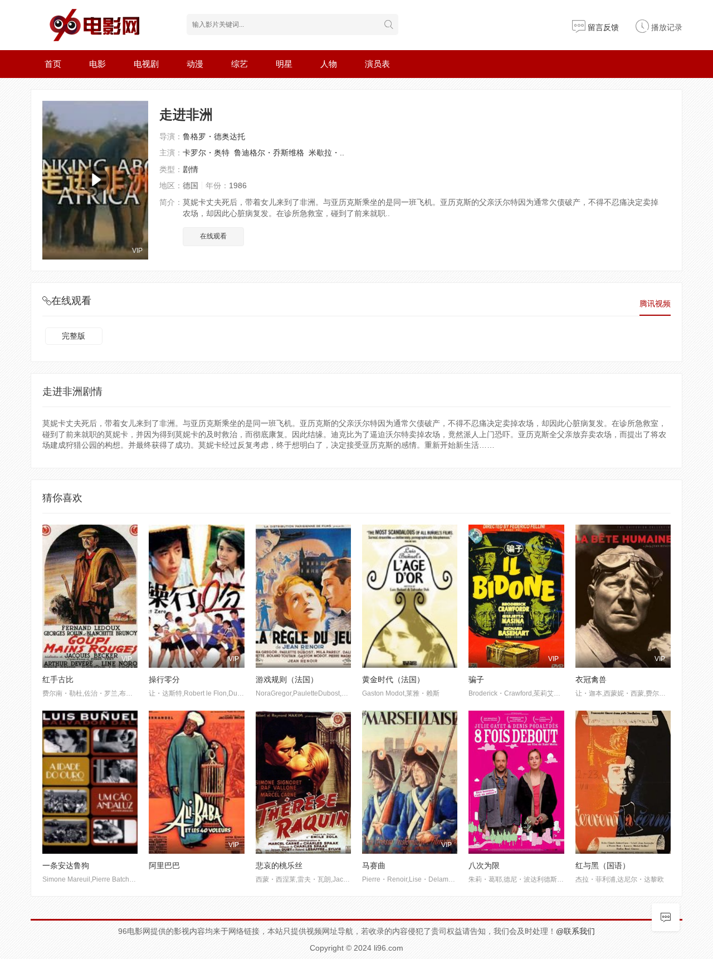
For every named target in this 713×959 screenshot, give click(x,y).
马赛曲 (373, 865)
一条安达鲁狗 (65, 865)
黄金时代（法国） (393, 679)
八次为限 (484, 865)
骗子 (476, 679)
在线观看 (213, 236)
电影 (97, 63)
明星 (284, 63)
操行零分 (164, 679)
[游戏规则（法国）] (303, 596)
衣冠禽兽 (591, 679)
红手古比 (58, 679)
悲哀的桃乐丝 (279, 865)
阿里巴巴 (164, 865)
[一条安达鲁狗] (90, 782)
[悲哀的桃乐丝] (303, 782)
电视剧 (146, 63)
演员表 (377, 63)
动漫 (195, 63)
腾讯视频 (655, 303)
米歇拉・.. (326, 152)
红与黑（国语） (602, 865)
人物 (328, 63)
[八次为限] (516, 782)
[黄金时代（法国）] (409, 596)
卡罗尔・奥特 (206, 152)
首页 (53, 63)
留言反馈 (602, 27)
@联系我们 (575, 931)
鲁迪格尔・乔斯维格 (269, 152)
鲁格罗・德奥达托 (214, 136)
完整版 (73, 335)
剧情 (190, 169)
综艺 (239, 63)
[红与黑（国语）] (623, 782)
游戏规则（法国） (287, 679)
